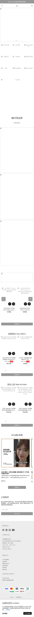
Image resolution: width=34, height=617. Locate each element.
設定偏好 (4, 613)
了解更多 (7, 610)
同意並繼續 (27, 613)
